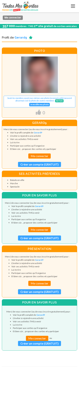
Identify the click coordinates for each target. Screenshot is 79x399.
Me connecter (12, 17)
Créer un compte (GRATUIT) (39, 164)
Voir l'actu (59, 101)
